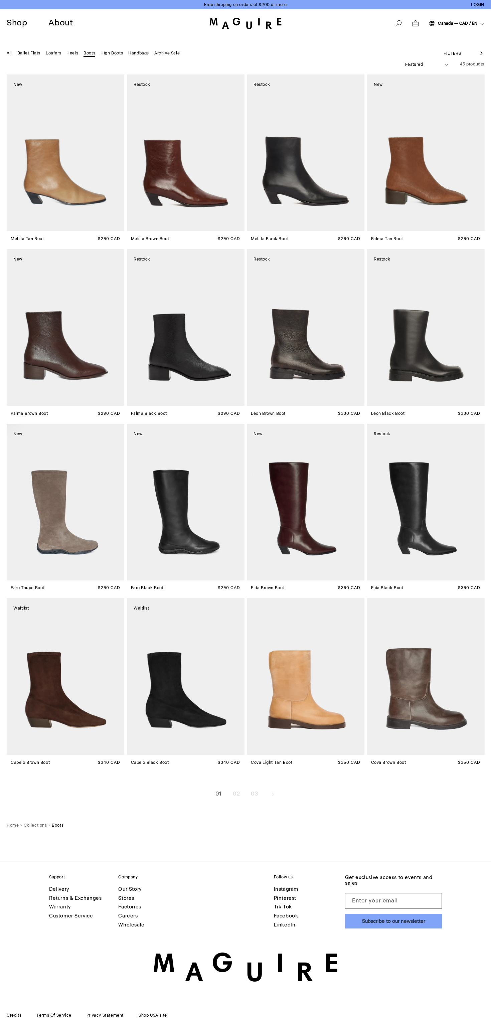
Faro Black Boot (147, 588)
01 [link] (218, 794)
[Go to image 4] (24, 226)
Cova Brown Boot (388, 762)
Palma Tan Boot (387, 239)
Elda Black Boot (387, 588)
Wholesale (131, 925)
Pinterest (285, 898)
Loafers (53, 53)
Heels (72, 53)
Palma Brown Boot (29, 413)
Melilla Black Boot (269, 239)
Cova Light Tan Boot (271, 762)
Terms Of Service (53, 1015)
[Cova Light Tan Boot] (305, 676)
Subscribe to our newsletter (393, 921)
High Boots (112, 53)
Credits (14, 1015)
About (60, 22)
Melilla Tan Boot (27, 239)
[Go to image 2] (16, 226)
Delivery (59, 889)
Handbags (138, 53)
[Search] (398, 23)
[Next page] (272, 794)
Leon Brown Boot (268, 413)
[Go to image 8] (160, 226)
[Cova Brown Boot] (426, 676)
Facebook (286, 916)
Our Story (129, 889)
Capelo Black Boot (150, 762)
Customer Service (71, 916)
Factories (129, 907)
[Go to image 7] (36, 226)
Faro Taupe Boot (27, 588)
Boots (89, 53)
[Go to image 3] (20, 226)
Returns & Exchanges (75, 898)
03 (254, 794)
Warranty (60, 907)
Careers (128, 916)
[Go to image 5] (28, 226)
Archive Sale (167, 53)
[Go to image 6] (32, 226)
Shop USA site (153, 1015)
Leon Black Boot (388, 413)
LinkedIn (285, 925)
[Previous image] (12, 153)
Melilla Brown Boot (150, 239)
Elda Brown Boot (267, 588)
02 (236, 794)
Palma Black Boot (149, 413)
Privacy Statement (105, 1015)
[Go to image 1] (11, 226)
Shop (17, 22)
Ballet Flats (28, 53)
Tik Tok (283, 907)
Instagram (286, 889)
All (9, 53)
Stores (126, 898)
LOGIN (477, 5)
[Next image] (119, 153)
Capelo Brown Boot (30, 762)
